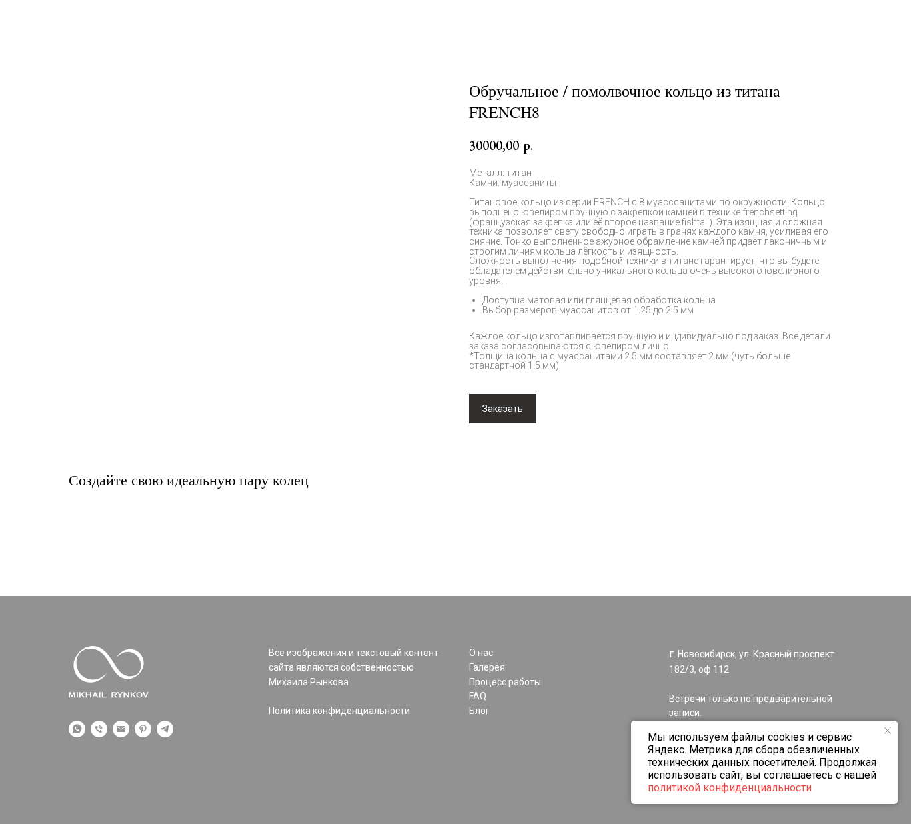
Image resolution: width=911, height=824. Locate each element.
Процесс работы (226, 61)
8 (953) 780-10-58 (798, 61)
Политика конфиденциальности (339, 710)
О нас (146, 61)
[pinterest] (143, 729)
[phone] (99, 729)
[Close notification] (887, 730)
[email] (121, 729)
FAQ (676, 61)
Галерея (89, 61)
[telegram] (165, 729)
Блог (720, 61)
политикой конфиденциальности (730, 787)
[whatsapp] (77, 729)
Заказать (502, 408)
